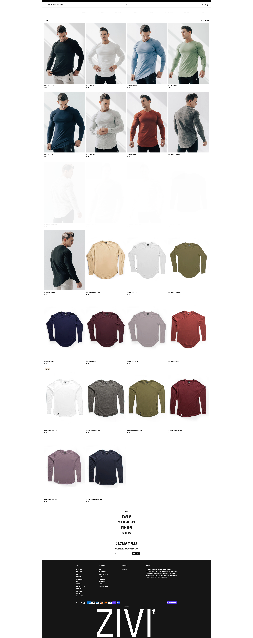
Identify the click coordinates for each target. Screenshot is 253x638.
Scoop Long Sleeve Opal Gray (133, 361)
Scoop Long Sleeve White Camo (50, 223)
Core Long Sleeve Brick (131, 154)
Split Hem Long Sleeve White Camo (134, 223)
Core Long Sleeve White (90, 85)
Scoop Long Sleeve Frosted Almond (93, 292)
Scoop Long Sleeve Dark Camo (174, 154)
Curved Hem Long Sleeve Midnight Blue (94, 499)
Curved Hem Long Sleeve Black (174, 223)
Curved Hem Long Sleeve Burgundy (175, 430)
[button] (45, 4)
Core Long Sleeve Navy (49, 154)
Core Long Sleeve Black (49, 85)
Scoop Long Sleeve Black (49, 292)
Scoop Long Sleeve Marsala (173, 361)
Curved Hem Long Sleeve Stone (50, 499)
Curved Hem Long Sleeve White (50, 430)
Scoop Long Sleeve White (132, 292)
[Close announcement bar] (209, 1)
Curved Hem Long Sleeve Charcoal (93, 430)
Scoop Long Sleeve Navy (49, 361)
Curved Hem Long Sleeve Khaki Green (134, 430)
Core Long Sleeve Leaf (172, 85)
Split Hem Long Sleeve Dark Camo (92, 223)
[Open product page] (64, 53)
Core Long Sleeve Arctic (132, 85)
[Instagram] (84, 603)
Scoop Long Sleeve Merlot (91, 361)
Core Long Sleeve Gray (90, 154)
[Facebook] (81, 603)
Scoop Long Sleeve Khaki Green (174, 292)
